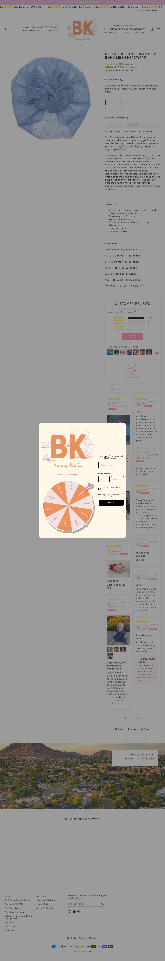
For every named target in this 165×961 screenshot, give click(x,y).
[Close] (123, 425)
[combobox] (104, 479)
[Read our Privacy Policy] (122, 493)
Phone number (104, 474)
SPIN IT (111, 503)
